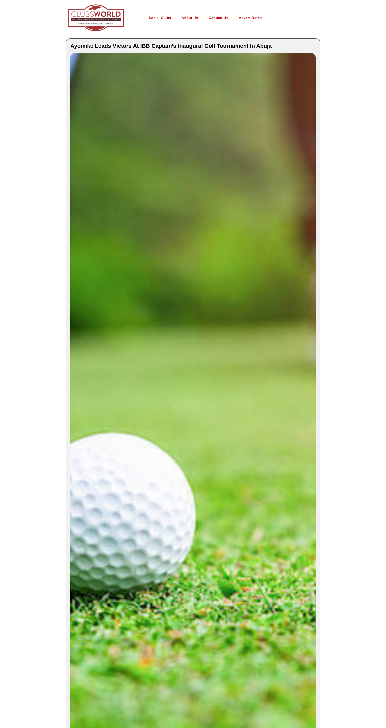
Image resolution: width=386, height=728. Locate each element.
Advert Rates (250, 18)
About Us (190, 18)
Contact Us (218, 18)
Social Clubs (160, 18)
